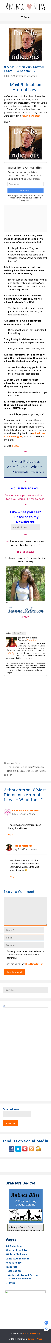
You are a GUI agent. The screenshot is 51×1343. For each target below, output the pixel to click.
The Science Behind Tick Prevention (25, 766)
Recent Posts (19, 633)
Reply (10, 834)
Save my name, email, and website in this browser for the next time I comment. (25, 954)
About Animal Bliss (16, 1250)
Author (8, 633)
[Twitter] (13, 653)
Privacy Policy (13, 1262)
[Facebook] (9, 653)
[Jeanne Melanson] (11, 646)
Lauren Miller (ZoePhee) (25, 810)
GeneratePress (34, 1339)
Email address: (11, 1109)
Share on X (37, 472)
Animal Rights (14, 763)
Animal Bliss (31, 640)
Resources (11, 1266)
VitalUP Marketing (32, 1333)
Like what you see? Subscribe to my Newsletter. (25, 517)
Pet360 (15, 445)
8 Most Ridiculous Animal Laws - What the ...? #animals (25, 466)
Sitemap (10, 1282)
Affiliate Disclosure (16, 1254)
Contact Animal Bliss (17, 1258)
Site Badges (14, 1270)
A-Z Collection (13, 1246)
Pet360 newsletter (30, 115)
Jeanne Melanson (27, 637)
